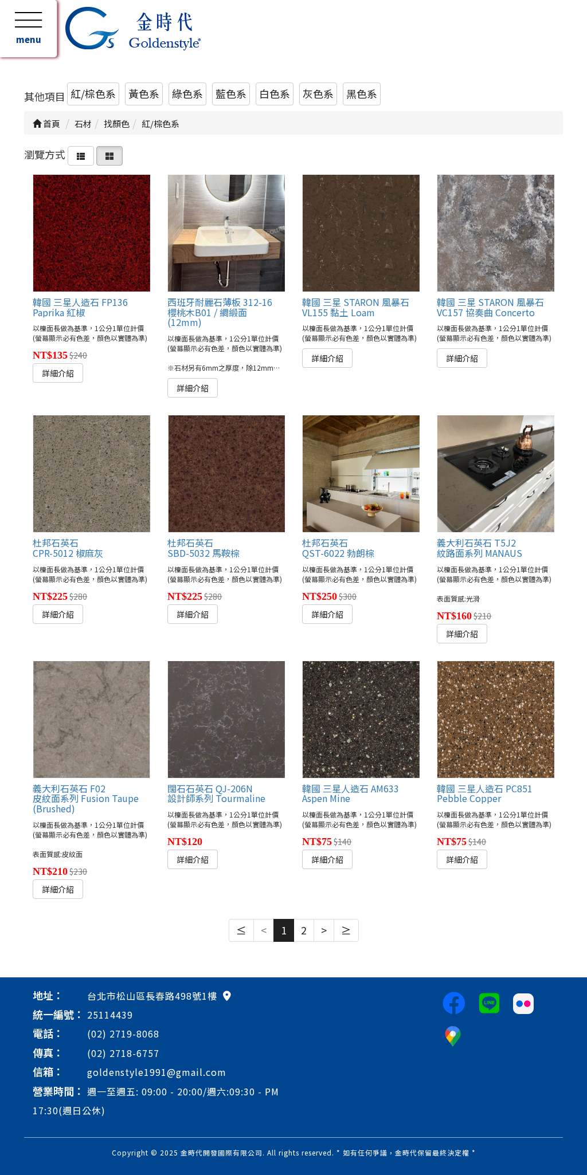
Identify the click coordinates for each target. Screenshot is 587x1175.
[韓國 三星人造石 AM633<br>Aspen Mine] (360, 719)
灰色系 (318, 93)
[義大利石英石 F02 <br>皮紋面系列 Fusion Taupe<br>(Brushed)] (91, 719)
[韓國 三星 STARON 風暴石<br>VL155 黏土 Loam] (360, 233)
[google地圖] (227, 995)
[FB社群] (454, 1002)
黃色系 (143, 93)
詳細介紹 (58, 373)
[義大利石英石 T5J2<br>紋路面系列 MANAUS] (495, 473)
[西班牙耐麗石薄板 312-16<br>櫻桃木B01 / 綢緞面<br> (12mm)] (225, 233)
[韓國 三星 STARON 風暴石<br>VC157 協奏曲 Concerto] (495, 233)
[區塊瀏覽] (109, 154)
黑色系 (361, 93)
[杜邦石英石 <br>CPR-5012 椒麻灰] (91, 473)
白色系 (274, 93)
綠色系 (187, 93)
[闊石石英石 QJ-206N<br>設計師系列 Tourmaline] (225, 719)
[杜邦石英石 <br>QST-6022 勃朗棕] (360, 473)
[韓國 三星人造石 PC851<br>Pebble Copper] (495, 719)
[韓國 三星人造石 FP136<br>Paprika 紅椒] (91, 233)
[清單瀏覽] (81, 154)
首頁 (50, 123)
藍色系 (231, 93)
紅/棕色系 (93, 93)
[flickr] (523, 1002)
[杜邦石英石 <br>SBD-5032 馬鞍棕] (225, 473)
